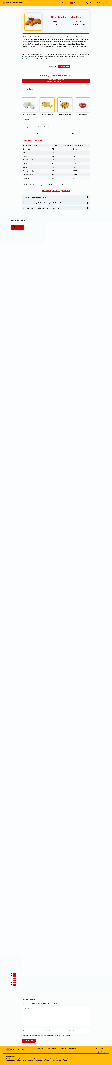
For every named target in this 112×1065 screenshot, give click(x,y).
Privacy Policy (51, 1048)
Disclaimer (72, 1048)
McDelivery (100, 3)
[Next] (20, 227)
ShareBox (25, 59)
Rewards (93, 3)
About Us (62, 1048)
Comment (26, 1008)
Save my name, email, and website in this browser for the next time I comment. (47, 1035)
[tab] (14, 973)
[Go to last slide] (14, 227)
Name (25, 1031)
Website (72, 1031)
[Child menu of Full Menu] (72, 2)
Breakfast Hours (79, 3)
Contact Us (39, 1048)
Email (48, 1031)
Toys (87, 3)
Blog (107, 3)
